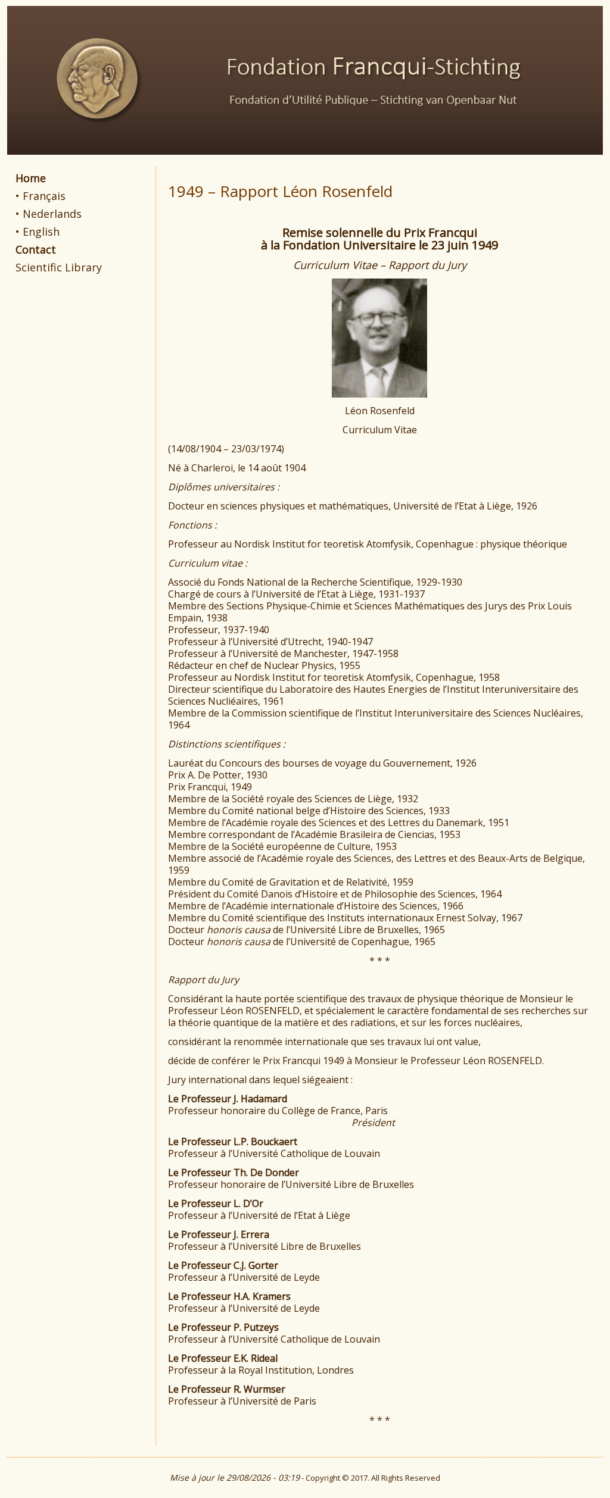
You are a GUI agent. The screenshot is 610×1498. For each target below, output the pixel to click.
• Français (40, 196)
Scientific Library (58, 267)
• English (37, 231)
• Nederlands (48, 214)
